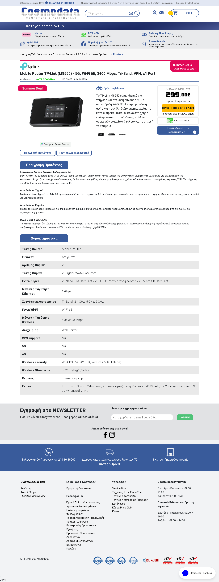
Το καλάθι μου (29, 492)
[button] (136, 13)
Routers (118, 54)
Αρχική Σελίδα (31, 54)
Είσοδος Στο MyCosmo (187, 3)
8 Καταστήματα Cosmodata (93, 3)
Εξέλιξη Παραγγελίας (163, 3)
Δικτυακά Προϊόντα (98, 54)
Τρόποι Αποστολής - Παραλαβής (85, 517)
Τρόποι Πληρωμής (77, 521)
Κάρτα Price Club (122, 507)
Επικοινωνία (73, 544)
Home (46, 54)
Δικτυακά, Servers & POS (68, 54)
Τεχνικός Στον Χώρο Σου (137, 3)
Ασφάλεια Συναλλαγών (79, 540)
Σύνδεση (25, 488)
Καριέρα (71, 548)
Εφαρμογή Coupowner (78, 488)
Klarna (115, 511)
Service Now (116, 3)
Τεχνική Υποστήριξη (124, 496)
